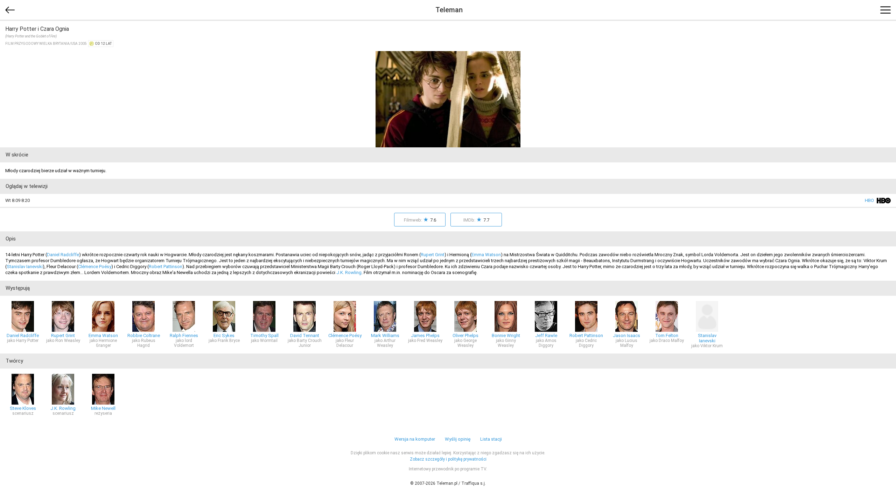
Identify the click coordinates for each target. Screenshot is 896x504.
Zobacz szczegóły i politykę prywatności (448, 459)
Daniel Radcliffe (63, 254)
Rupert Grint (432, 254)
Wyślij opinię (457, 439)
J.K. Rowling (349, 272)
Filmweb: (420, 219)
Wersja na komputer (414, 439)
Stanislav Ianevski (25, 266)
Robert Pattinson (165, 266)
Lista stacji (491, 439)
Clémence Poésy (94, 266)
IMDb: (476, 219)
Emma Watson (486, 254)
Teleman (449, 10)
